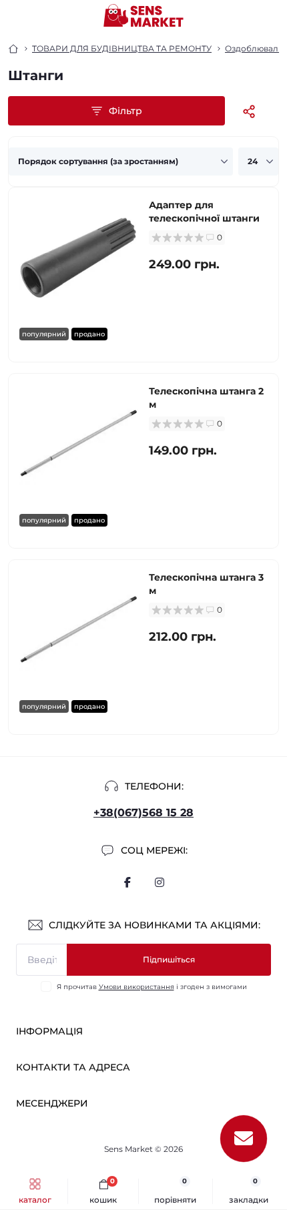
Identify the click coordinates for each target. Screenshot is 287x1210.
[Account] (272, 16)
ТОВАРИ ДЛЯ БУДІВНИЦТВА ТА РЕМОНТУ (122, 48)
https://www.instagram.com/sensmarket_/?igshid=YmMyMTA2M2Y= (159, 882)
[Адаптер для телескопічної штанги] (78, 257)
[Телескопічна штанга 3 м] (78, 630)
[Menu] (17, 16)
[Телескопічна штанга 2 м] (78, 443)
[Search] (41, 16)
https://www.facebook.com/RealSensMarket (127, 882)
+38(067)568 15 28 (143, 812)
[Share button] (249, 111)
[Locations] (248, 16)
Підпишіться (169, 959)
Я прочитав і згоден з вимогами (152, 986)
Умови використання (136, 986)
